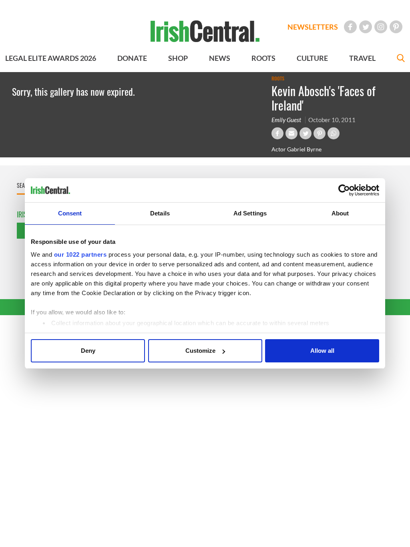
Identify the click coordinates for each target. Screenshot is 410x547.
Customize (200, 350)
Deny (88, 350)
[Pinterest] (396, 26)
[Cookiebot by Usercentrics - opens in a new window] (344, 190)
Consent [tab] (70, 213)
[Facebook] (350, 26)
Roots (277, 78)
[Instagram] (380, 26)
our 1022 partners (80, 254)
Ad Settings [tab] (250, 213)
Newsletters (312, 26)
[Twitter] (365, 26)
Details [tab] (160, 213)
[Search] (401, 59)
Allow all (322, 350)
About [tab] (340, 213)
